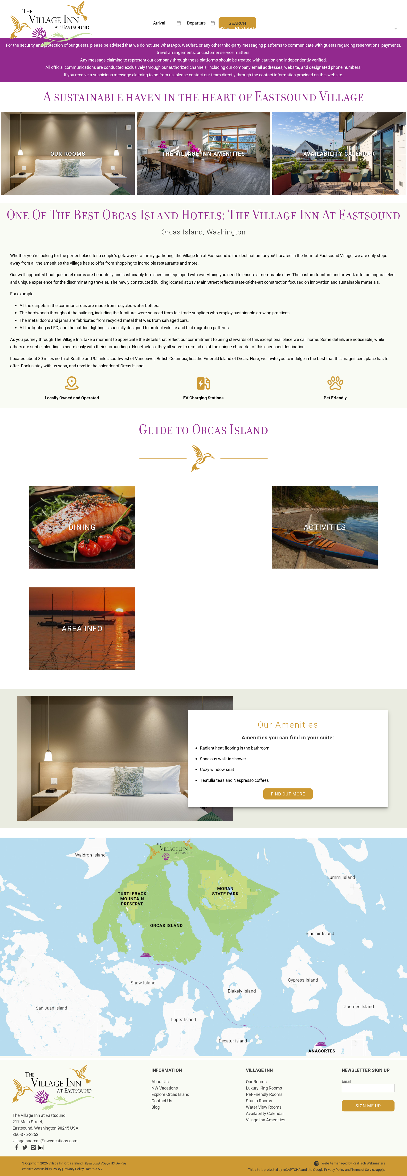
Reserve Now (251, 28)
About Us (381, 28)
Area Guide (348, 28)
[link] (68, 153)
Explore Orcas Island (170, 1094)
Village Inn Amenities (265, 1120)
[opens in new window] (16, 1147)
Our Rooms (211, 28)
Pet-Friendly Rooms (264, 1094)
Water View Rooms (263, 1107)
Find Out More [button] (288, 794)
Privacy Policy (74, 1169)
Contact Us (161, 1100)
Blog (155, 1107)
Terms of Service (363, 1170)
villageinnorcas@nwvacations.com (44, 1140)
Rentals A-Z (94, 1169)
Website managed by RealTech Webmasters (353, 1163)
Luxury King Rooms (264, 1088)
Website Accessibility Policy (41, 1169)
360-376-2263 (25, 1134)
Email (346, 1081)
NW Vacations (164, 1088)
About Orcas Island (301, 28)
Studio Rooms (259, 1100)
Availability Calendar (265, 1113)
